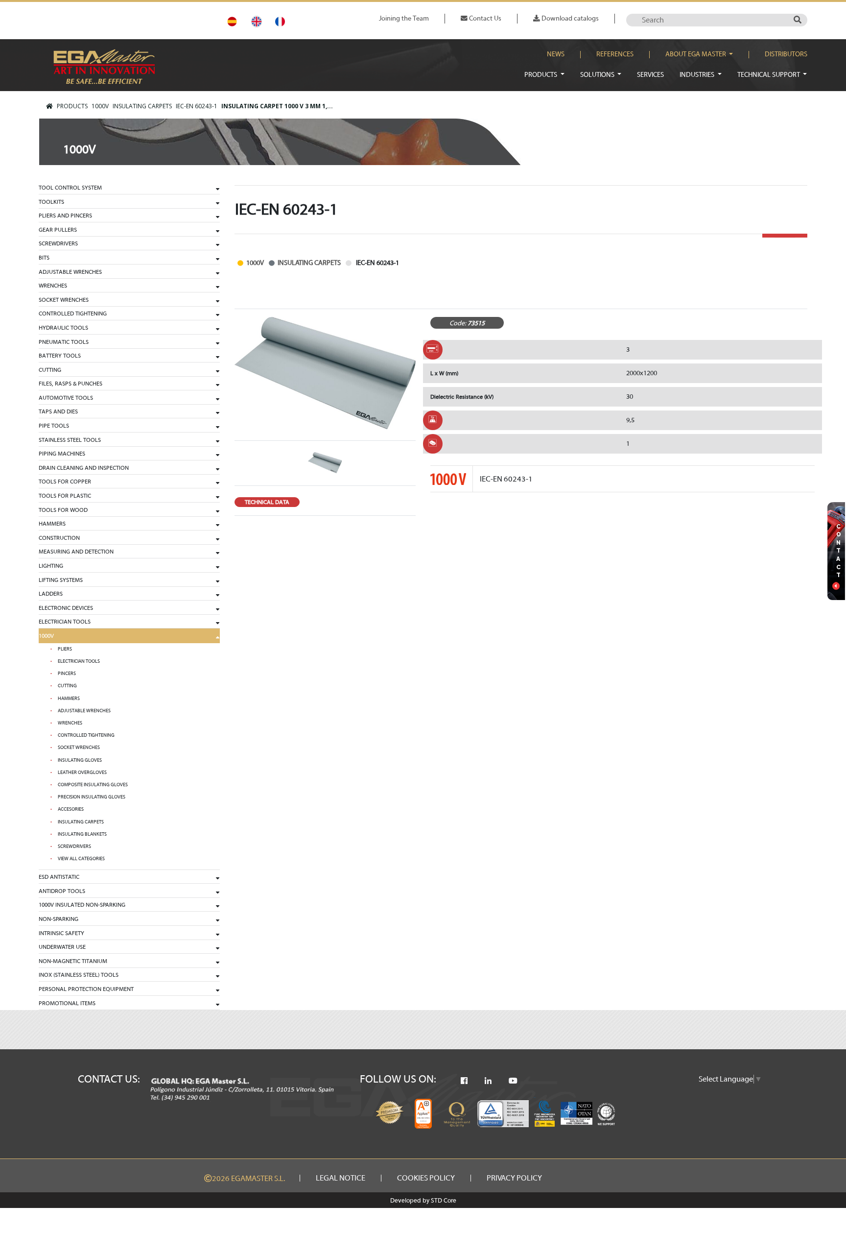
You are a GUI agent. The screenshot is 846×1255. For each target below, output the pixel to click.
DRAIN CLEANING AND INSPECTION (84, 467)
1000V (100, 106)
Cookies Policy (426, 1178)
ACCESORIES (71, 809)
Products (541, 74)
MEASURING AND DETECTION (76, 551)
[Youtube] (513, 1081)
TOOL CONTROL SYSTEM (70, 187)
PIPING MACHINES (62, 453)
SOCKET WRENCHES (64, 299)
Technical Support (769, 74)
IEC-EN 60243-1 (196, 106)
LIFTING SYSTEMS (61, 580)
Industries (698, 74)
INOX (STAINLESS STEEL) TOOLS (78, 974)
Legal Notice (340, 1178)
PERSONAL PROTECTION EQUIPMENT (86, 989)
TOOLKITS (51, 201)
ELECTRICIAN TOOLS (65, 621)
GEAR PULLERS (58, 229)
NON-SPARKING (58, 919)
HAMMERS (52, 523)
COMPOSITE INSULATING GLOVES (93, 785)
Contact (838, 551)
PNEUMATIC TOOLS (64, 341)
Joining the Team (404, 18)
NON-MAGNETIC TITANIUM (73, 961)
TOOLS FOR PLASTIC (65, 495)
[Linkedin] (488, 1081)
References (615, 54)
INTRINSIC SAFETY (61, 933)
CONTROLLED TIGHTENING (73, 313)
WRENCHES (53, 285)
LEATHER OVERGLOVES (82, 772)
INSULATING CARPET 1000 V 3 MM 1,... (277, 106)
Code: (457, 323)
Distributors (786, 54)
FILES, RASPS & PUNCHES (70, 383)
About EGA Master (696, 54)
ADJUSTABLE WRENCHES (70, 271)
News (555, 54)
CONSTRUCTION (59, 537)
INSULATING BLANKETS (82, 834)
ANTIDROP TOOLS (62, 891)
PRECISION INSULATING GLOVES (91, 797)
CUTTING (50, 369)
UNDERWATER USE (62, 946)
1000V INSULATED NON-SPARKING (82, 904)
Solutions (598, 74)
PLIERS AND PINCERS (65, 215)
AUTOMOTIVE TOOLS (66, 397)
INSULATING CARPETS (142, 106)
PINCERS (67, 673)
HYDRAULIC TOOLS (63, 327)
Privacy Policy (514, 1178)
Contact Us (484, 18)
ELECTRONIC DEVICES (66, 607)
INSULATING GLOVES (80, 760)
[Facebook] (464, 1081)
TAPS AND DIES (58, 411)
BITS (44, 257)
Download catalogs (569, 18)
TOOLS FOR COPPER (65, 481)
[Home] (49, 106)
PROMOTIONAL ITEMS (67, 1003)
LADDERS (51, 593)
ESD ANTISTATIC (59, 876)
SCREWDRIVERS (58, 243)
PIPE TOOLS (54, 425)
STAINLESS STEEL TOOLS (70, 439)
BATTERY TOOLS (60, 355)
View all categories (81, 859)
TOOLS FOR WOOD (63, 510)
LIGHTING (51, 565)
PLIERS (65, 649)
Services (650, 74)
